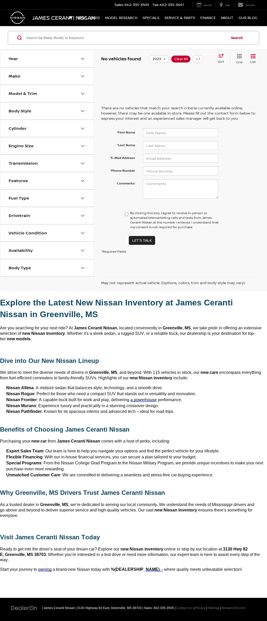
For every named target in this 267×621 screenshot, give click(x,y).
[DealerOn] (24, 608)
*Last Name (126, 145)
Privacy (200, 608)
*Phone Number (122, 170)
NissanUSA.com (233, 608)
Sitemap (214, 608)
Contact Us (184, 608)
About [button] (227, 17)
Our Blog (248, 17)
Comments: (126, 183)
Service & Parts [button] (180, 17)
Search (237, 37)
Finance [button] (208, 17)
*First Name (126, 132)
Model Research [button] (121, 17)
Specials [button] (151, 17)
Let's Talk (142, 240)
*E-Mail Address (122, 158)
